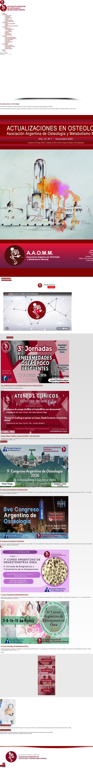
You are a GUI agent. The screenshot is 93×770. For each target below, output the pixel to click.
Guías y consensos (8, 45)
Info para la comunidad (5, 730)
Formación (5, 36)
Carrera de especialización (10, 37)
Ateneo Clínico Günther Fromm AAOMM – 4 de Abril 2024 (20, 436)
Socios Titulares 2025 (9, 21)
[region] (46, 78)
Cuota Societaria (8, 17)
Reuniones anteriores (9, 29)
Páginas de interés (8, 48)
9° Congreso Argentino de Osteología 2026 (13, 489)
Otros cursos (7, 40)
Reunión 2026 (8, 28)
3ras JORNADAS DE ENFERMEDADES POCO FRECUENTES (22, 385)
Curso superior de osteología (10, 38)
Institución (5, 14)
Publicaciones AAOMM (10, 23)
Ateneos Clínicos (8, 31)
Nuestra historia (8, 15)
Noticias (3, 442)
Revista (6, 24)
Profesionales (5, 44)
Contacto (4, 50)
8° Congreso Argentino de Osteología (12, 541)
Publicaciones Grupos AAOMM (11, 25)
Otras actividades (8, 34)
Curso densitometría (9, 39)
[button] (46, 94)
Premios (9, 30)
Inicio (4, 13)
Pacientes (7, 42)
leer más (2, 390)
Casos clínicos (8, 47)
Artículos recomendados (10, 46)
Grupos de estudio (8, 41)
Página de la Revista (6, 278)
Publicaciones (5, 22)
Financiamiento (8, 33)
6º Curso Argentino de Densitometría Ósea (14, 646)
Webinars (7, 32)
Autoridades (7, 16)
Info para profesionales (5, 725)
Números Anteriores (6, 280)
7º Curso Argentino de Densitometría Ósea (14, 594)
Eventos (9, 337)
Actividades (5, 26)
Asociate (7, 18)
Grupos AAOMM (8, 20)
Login (4, 49)
